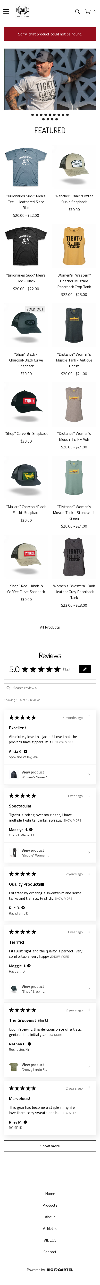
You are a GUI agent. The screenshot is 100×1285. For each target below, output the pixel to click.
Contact (50, 1252)
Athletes (50, 1228)
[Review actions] (89, 717)
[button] (74, 669)
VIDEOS (50, 1240)
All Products (50, 627)
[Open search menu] (78, 11)
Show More (64, 742)
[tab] (32, 115)
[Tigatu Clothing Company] (22, 11)
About (50, 1217)
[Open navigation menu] (6, 11)
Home (50, 1193)
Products (50, 1205)
